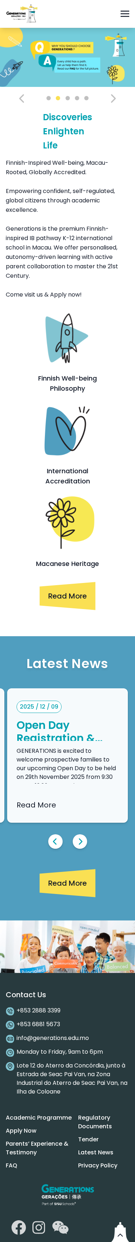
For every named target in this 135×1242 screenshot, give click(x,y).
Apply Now (21, 1130)
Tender (88, 1139)
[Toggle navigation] (125, 13)
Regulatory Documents (95, 1121)
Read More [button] (67, 596)
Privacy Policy (97, 1165)
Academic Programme (39, 1117)
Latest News (95, 1152)
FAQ (11, 1165)
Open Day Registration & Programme (56, 738)
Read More (36, 805)
